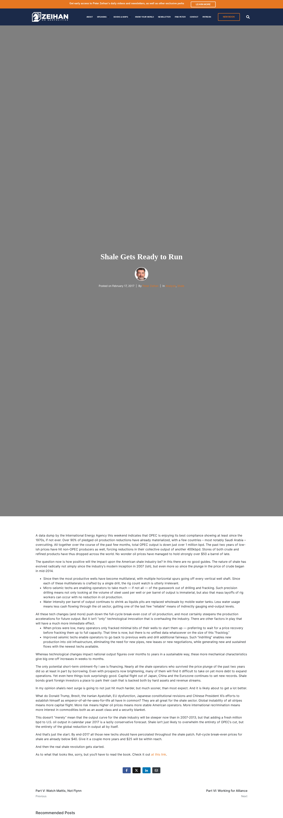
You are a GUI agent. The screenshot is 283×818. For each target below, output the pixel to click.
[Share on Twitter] (136, 770)
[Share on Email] (156, 770)
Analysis (171, 285)
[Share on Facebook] (127, 770)
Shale (180, 285)
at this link (158, 754)
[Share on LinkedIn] (146, 770)
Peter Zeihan (150, 285)
